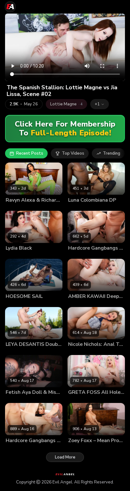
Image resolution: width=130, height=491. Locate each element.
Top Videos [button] (73, 153)
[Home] (10, 7)
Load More (65, 457)
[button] (99, 104)
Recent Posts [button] (29, 153)
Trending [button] (111, 153)
